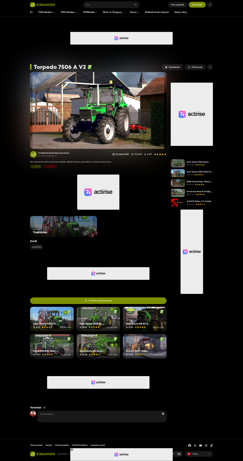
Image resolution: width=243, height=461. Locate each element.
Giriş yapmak (177, 4)
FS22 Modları (68, 12)
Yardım (48, 445)
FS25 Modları (45, 12)
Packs (133, 12)
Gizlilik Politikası (80, 445)
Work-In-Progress (112, 12)
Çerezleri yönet (98, 445)
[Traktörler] (89, 232)
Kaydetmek (174, 67)
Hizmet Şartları (62, 445)
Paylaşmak (197, 67)
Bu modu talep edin (46, 156)
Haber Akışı (180, 12)
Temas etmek (36, 445)
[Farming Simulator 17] (89, 67)
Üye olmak (197, 4)
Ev (31, 12)
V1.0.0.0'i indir (100, 300)
